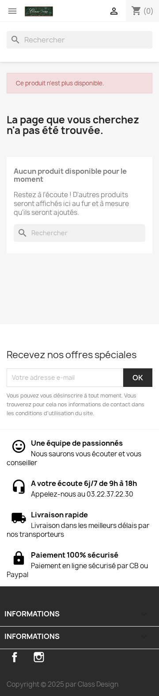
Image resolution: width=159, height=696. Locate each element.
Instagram (39, 657)
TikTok (63, 657)
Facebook (15, 657)
